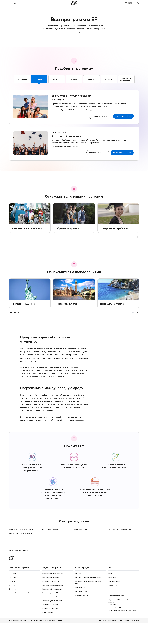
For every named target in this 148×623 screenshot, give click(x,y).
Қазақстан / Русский (18, 620)
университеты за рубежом (51, 376)
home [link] (11, 550)
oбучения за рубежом (53, 29)
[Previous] (133, 237)
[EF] (74, 3)
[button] (13, 3)
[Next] (137, 237)
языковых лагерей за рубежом (80, 32)
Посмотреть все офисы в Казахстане (122, 610)
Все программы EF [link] (22, 550)
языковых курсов (95, 29)
